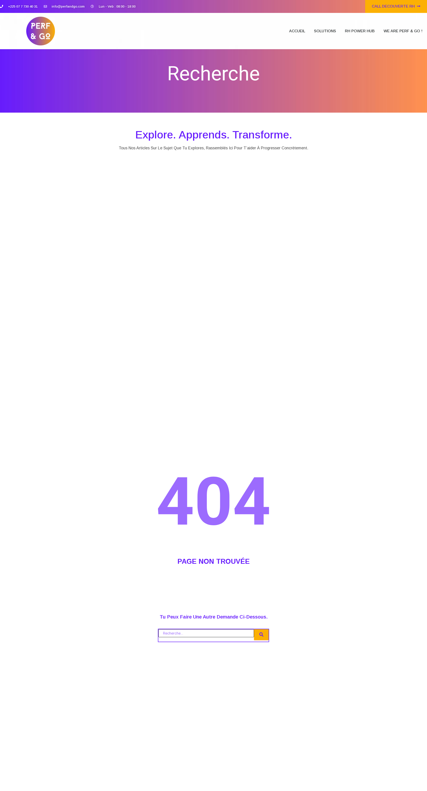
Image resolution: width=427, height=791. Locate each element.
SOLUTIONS (325, 31)
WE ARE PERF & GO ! (403, 31)
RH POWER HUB (360, 31)
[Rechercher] (261, 634)
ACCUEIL (297, 31)
